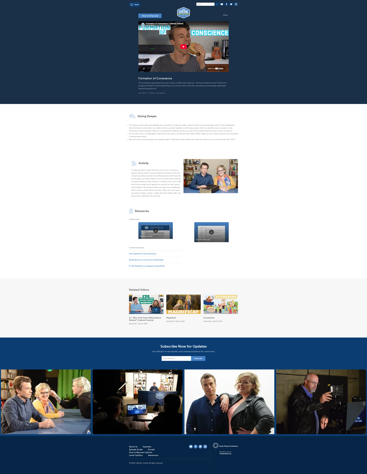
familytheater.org (225, 454)
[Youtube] (222, 4)
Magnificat (171, 318)
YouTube (152, 93)
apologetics (160, 93)
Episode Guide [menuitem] (4, 25)
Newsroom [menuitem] (6, 56)
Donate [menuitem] (4, 31)
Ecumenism (209, 318)
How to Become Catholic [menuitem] (4, 40)
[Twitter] (231, 4)
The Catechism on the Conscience (142, 254)
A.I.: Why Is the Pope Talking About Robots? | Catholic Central (145, 319)
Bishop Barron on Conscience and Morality (146, 260)
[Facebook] (226, 4)
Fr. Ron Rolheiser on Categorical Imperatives (147, 266)
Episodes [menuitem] (4, 18)
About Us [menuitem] (3, 12)
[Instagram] (236, 4)
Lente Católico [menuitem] (4, 49)
